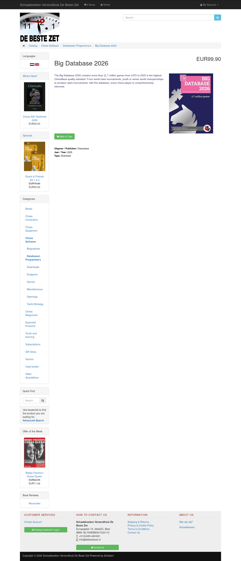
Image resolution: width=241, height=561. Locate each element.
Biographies (32, 248)
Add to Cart (65, 136)
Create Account (33, 522)
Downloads (32, 267)
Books (28, 208)
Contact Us (134, 532)
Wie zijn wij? (186, 522)
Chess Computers (31, 217)
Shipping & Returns (138, 522)
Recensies (34, 503)
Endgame (31, 274)
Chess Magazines (31, 313)
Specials (27, 135)
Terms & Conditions (138, 529)
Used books (32, 366)
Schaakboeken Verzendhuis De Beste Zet (49, 4)
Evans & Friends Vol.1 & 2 (34, 178)
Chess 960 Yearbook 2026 (34, 118)
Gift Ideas (30, 351)
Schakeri (109, 555)
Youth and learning (31, 335)
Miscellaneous (34, 289)
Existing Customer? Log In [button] (46, 529)
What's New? (30, 76)
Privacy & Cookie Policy (141, 525)
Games (30, 282)
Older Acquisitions (32, 375)
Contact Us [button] (98, 547)
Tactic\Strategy (34, 304)
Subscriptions (32, 344)
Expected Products (30, 324)
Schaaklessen (187, 527)
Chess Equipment (31, 228)
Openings (31, 296)
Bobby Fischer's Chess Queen (34, 474)
